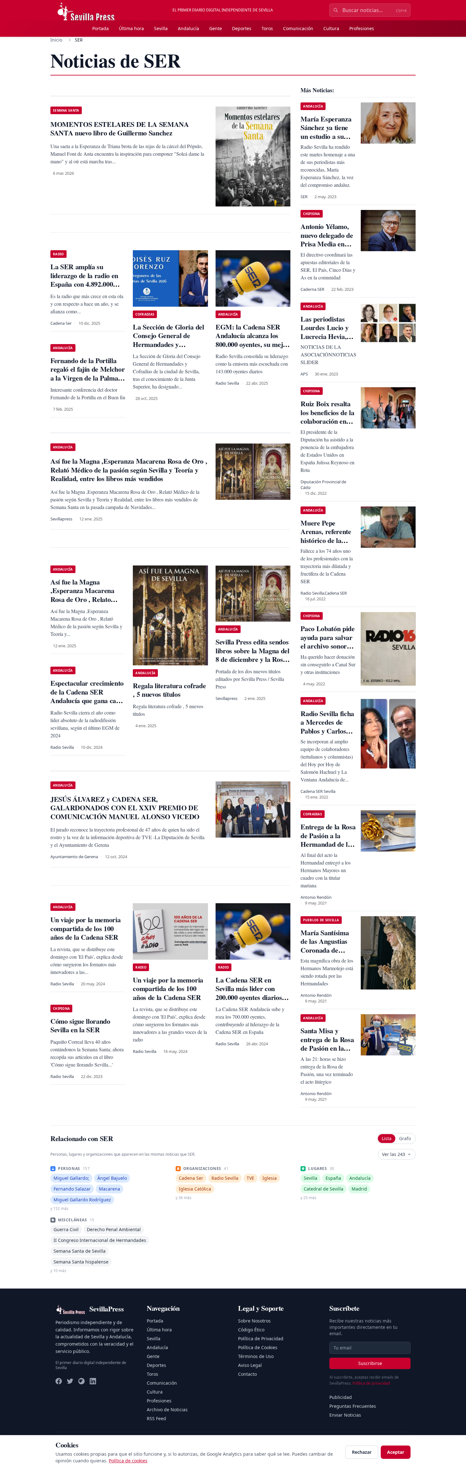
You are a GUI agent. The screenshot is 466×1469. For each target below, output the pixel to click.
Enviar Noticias (345, 1415)
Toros (267, 28)
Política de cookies (128, 1461)
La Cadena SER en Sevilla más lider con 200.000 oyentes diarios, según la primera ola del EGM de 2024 (250, 997)
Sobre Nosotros (254, 1321)
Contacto (247, 1374)
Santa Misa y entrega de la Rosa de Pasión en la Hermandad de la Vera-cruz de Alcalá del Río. (327, 1052)
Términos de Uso (256, 1356)
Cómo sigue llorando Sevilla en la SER (80, 1025)
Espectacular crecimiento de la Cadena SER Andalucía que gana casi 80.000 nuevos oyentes (87, 696)
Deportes (241, 28)
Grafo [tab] (405, 1138)
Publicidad (340, 1397)
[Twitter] (70, 1381)
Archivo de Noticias (167, 1410)
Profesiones (361, 28)
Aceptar (395, 1452)
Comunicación (298, 28)
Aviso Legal (250, 1365)
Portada (100, 28)
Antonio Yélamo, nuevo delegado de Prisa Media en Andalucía (327, 239)
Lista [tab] (387, 1138)
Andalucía (188, 28)
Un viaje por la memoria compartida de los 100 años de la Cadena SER (85, 928)
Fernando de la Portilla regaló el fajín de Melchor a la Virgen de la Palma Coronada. (87, 373)
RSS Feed (156, 1418)
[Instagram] (81, 1381)
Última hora (131, 28)
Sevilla (161, 28)
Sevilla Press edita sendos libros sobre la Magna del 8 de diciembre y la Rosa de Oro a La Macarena (252, 655)
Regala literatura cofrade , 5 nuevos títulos (169, 690)
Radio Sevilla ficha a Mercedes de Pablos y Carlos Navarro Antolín (327, 726)
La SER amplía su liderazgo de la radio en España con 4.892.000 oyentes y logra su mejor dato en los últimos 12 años (85, 288)
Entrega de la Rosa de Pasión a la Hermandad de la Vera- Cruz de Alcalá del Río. (328, 844)
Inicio (56, 40)
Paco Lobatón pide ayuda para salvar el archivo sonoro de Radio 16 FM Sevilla (327, 646)
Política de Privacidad (260, 1338)
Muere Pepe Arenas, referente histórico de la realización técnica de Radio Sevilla (327, 540)
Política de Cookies (257, 1347)
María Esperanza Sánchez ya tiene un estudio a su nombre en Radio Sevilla (326, 136)
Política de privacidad (371, 1383)
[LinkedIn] (93, 1381)
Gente (215, 28)
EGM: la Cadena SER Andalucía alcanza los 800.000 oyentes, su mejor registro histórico (252, 340)
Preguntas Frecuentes (352, 1406)
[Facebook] (58, 1381)
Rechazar (362, 1452)
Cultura (331, 28)
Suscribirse (370, 1363)
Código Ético (251, 1330)
